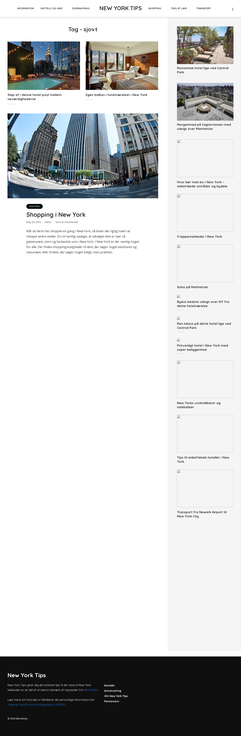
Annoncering (112, 690)
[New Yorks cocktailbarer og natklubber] (205, 379)
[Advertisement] (205, 580)
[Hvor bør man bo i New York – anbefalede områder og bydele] (205, 158)
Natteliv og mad (51, 8)
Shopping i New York (56, 214)
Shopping (154, 8)
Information (25, 8)
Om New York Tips (116, 696)
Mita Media (91, 690)
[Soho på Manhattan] (205, 263)
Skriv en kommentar (66, 222)
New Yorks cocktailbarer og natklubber (198, 405)
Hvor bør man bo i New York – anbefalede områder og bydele (202, 184)
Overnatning (81, 8)
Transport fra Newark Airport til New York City (202, 514)
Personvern (111, 701)
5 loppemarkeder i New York (199, 236)
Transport (203, 8)
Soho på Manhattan (192, 287)
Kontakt (109, 685)
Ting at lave (179, 8)
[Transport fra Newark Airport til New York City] (205, 488)
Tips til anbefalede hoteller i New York (203, 459)
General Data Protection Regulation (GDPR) (36, 704)
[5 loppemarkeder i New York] (205, 213)
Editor (48, 222)
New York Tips (120, 8)
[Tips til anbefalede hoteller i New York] (205, 434)
